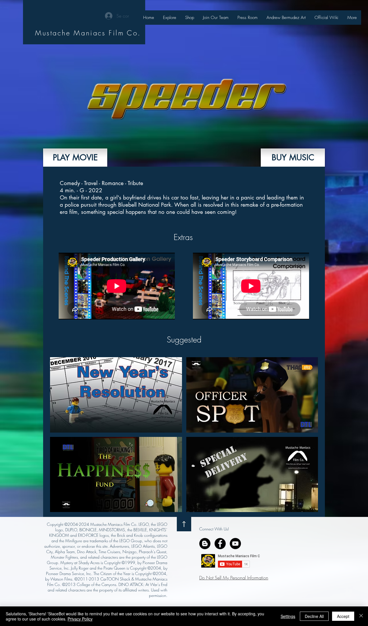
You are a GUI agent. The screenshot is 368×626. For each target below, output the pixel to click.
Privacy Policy (80, 619)
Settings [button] (288, 616)
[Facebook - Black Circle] (220, 543)
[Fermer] (361, 616)
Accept (343, 616)
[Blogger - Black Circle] (204, 543)
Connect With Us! (214, 529)
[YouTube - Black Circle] (235, 543)
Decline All (314, 616)
